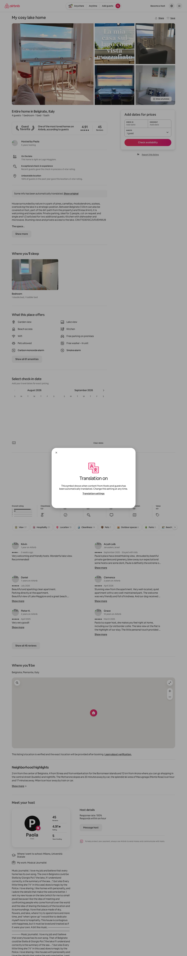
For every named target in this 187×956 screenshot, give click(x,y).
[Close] (56, 452)
